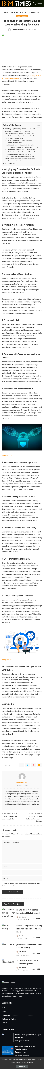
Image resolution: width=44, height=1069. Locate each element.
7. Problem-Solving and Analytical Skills (22, 149)
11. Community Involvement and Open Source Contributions (21, 160)
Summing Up (10, 163)
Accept (22, 1066)
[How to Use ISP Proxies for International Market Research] (8, 913)
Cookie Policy (28, 1062)
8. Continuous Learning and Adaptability (22, 152)
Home (6, 12)
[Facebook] (21, 765)
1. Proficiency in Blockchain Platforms (21, 134)
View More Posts (22, 785)
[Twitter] (27, 765)
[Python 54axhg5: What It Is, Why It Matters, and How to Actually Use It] (8, 928)
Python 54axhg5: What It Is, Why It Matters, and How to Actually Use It (29, 928)
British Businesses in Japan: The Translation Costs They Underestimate (26, 1049)
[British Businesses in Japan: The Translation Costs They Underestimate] (7, 1050)
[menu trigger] (39, 3)
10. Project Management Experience (21, 156)
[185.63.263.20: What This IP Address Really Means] (8, 963)
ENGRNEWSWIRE (18, 29)
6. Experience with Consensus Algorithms (23, 147)
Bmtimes (22, 917)
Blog (11, 12)
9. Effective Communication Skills (19, 154)
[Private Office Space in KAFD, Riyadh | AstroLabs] (7, 1037)
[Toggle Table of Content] (37, 126)
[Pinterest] (33, 765)
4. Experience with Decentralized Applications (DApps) (20, 142)
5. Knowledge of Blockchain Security (21, 145)
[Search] (34, 3)
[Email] (39, 765)
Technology (22, 16)
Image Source (7, 456)
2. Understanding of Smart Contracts (21, 136)
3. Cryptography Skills (15, 138)
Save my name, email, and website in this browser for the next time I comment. (22, 885)
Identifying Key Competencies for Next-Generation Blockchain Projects (20, 130)
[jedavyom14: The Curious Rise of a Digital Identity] (8, 947)
